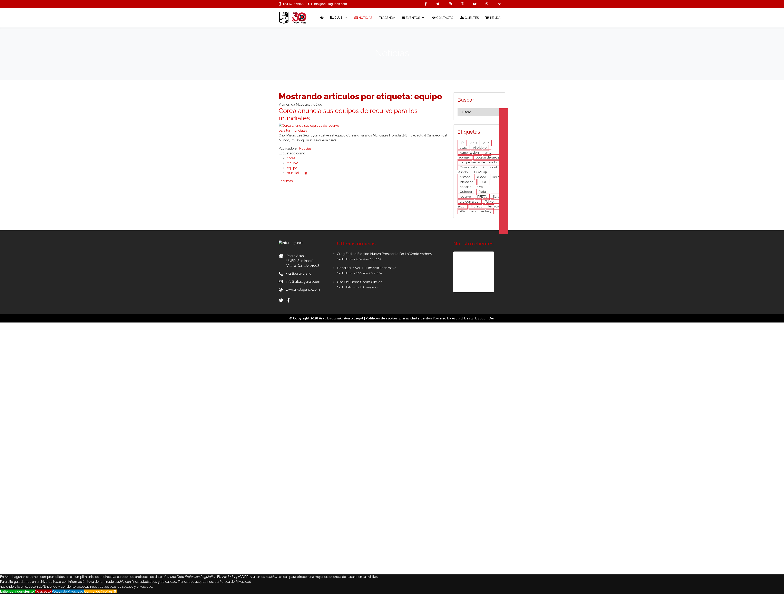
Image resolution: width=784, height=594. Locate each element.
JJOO (484, 182)
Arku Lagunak (330, 318)
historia (465, 177)
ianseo (482, 177)
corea (291, 158)
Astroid (457, 318)
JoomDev (487, 318)
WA (463, 211)
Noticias (305, 148)
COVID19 (480, 172)
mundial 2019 (297, 173)
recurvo (292, 163)
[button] (473, 272)
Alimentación (470, 152)
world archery (481, 211)
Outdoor (466, 192)
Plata (482, 192)
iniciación (467, 182)
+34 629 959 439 (298, 274)
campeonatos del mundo (478, 162)
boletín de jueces (488, 157)
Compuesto (469, 167)
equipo (292, 168)
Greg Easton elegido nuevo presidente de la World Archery (384, 254)
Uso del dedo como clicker (359, 282)
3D (462, 143)
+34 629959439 (294, 4)
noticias (466, 187)
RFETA (482, 196)
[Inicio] (322, 17)
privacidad (408, 318)
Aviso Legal (353, 318)
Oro (480, 187)
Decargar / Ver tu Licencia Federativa (366, 268)
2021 (486, 143)
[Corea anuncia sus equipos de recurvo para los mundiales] (309, 128)
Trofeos (477, 206)
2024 (464, 148)
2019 (474, 143)
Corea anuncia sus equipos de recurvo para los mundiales (348, 114)
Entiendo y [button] (17, 591)
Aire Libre (480, 148)
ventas (426, 318)
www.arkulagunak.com (303, 289)
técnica (493, 206)
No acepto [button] (43, 591)
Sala (496, 196)
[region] (479, 272)
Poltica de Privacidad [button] (68, 591)
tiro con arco (469, 201)
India (495, 177)
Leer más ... (287, 181)
